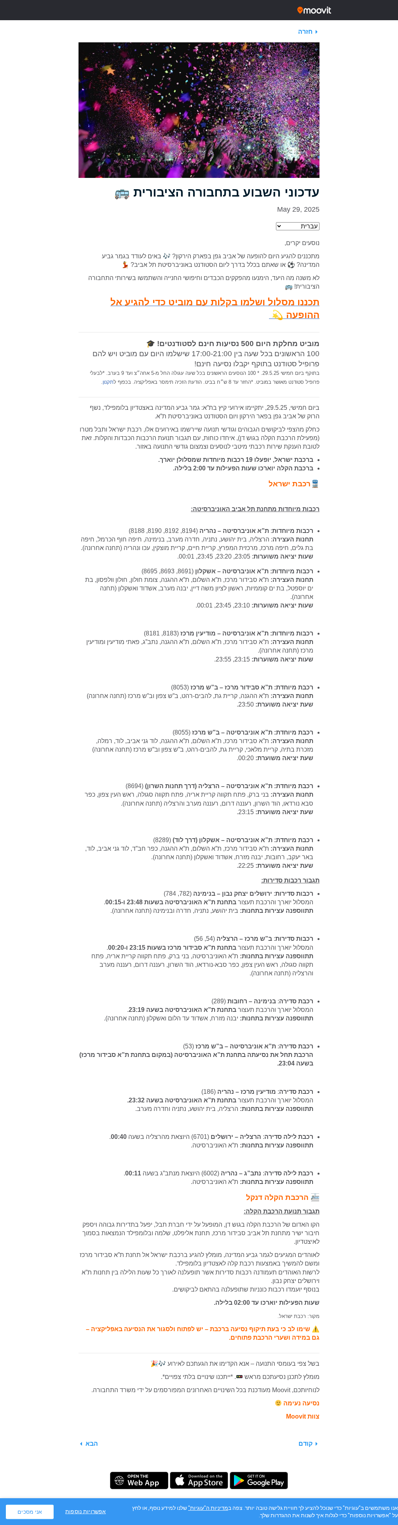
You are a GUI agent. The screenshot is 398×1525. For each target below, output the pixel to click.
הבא (92, 1443)
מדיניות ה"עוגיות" (208, 1508)
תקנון (108, 382)
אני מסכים (29, 1511)
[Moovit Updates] (199, 10)
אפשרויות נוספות (85, 1511)
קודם (305, 1443)
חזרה (305, 31)
